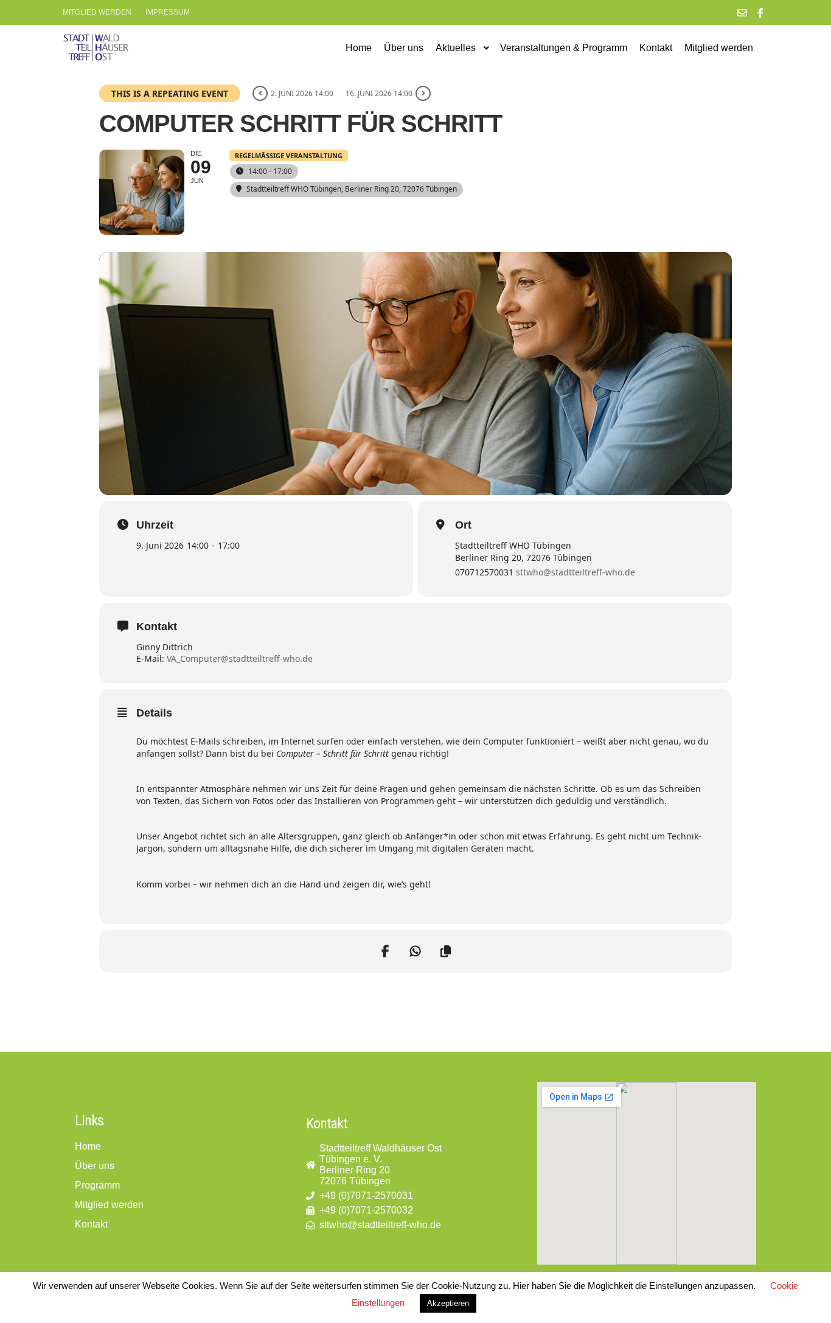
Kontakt (91, 1224)
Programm (97, 1185)
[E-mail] (742, 13)
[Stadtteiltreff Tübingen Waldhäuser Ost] (96, 48)
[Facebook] (760, 13)
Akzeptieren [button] (448, 1303)
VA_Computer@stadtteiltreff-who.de (240, 658)
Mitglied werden (97, 12)
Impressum (167, 12)
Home (88, 1146)
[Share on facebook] (385, 951)
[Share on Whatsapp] (415, 951)
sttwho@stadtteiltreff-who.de (575, 572)
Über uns (94, 1166)
